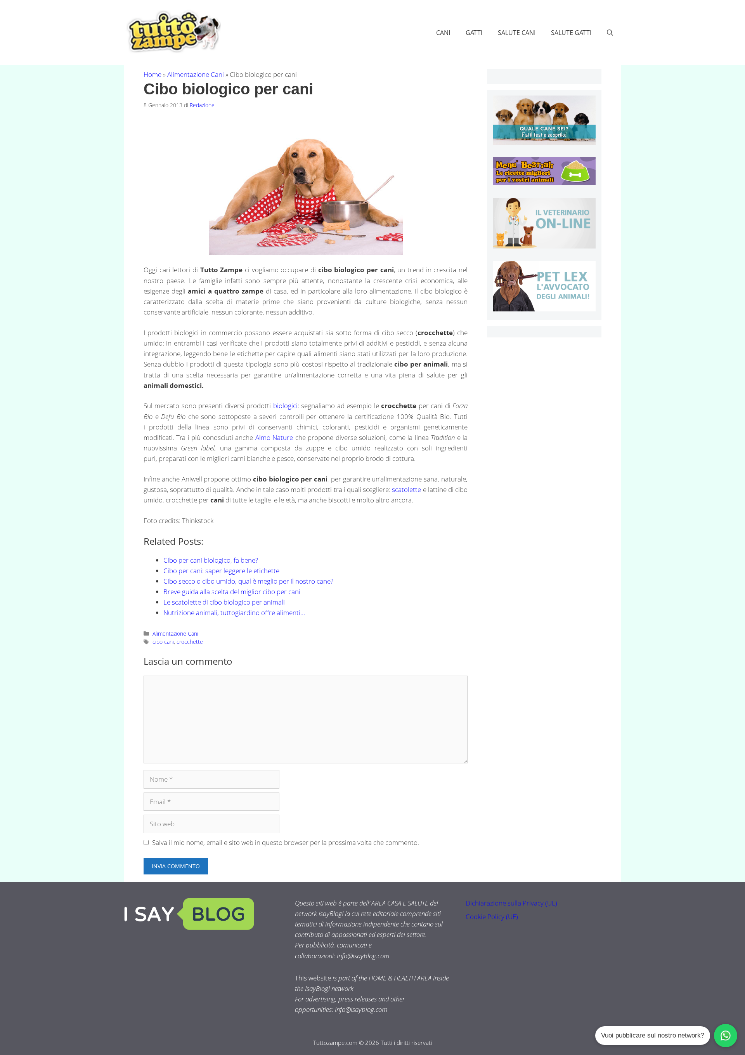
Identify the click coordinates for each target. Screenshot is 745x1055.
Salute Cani (516, 32)
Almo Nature (274, 437)
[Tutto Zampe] (172, 31)
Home (152, 74)
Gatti (474, 32)
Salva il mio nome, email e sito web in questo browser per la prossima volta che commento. (285, 842)
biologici (285, 405)
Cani (443, 32)
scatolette (406, 489)
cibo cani (163, 641)
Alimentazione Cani (195, 74)
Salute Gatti (571, 32)
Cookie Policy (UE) (492, 916)
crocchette (190, 641)
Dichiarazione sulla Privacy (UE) (511, 903)
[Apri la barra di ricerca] (610, 32)
